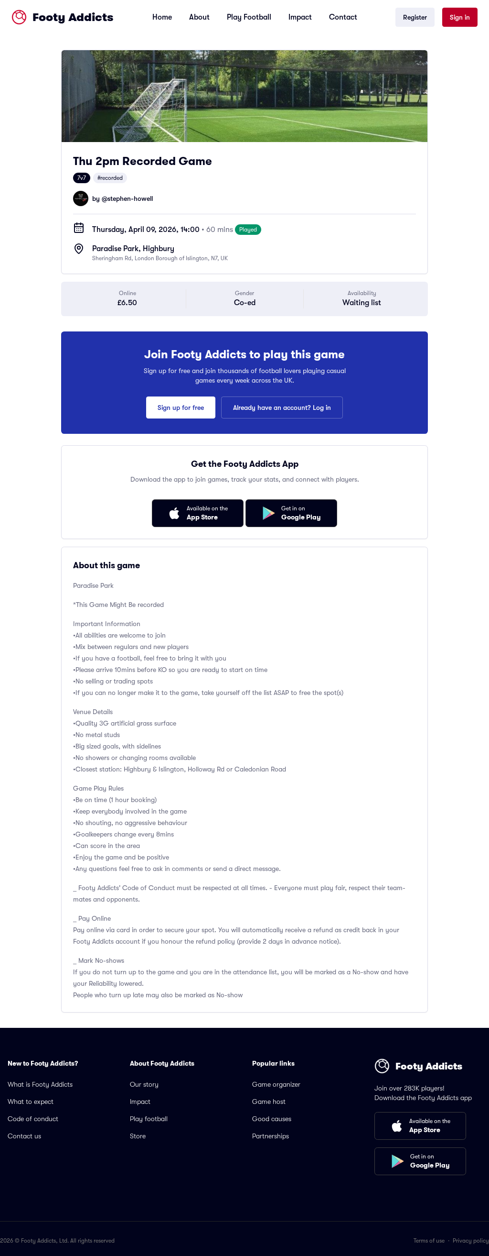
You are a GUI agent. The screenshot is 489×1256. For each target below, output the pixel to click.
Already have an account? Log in (282, 407)
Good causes (271, 1119)
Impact (300, 17)
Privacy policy (471, 1240)
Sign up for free (181, 407)
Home (162, 17)
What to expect (30, 1101)
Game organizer (276, 1084)
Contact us (24, 1136)
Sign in (460, 17)
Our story (144, 1084)
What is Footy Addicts (40, 1084)
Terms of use (429, 1240)
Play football (149, 1119)
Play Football (249, 17)
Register (415, 17)
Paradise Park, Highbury (133, 248)
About (199, 17)
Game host (269, 1101)
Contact (343, 17)
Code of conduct (33, 1119)
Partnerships (270, 1136)
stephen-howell (130, 198)
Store (138, 1136)
